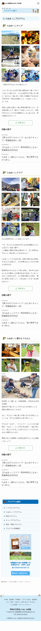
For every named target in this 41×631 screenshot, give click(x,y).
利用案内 (17, 599)
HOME (6, 599)
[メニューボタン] (38, 3)
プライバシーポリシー (25, 604)
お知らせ (17, 602)
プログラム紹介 (26, 599)
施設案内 (11, 599)
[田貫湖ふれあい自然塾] (18, 3)
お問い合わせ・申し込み (28, 602)
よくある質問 (13, 604)
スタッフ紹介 (10, 602)
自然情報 (34, 599)
